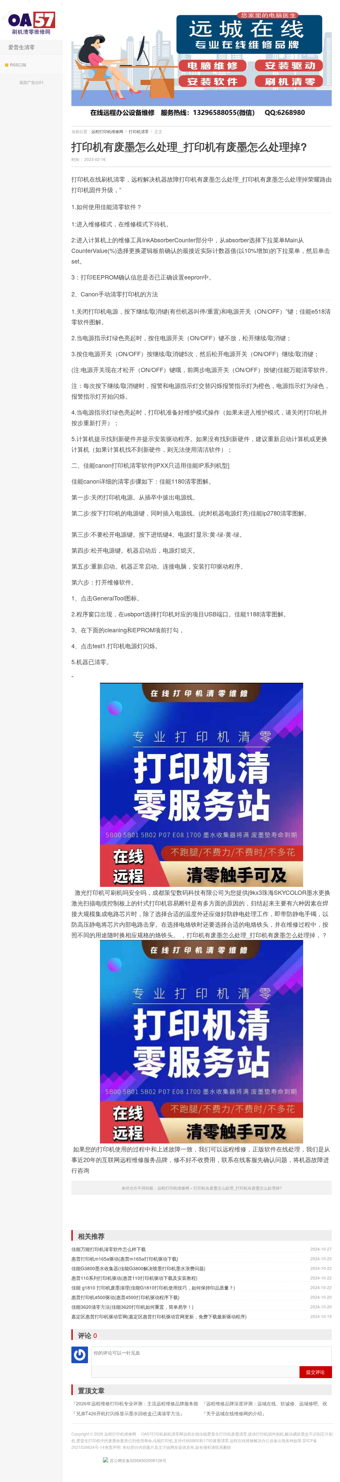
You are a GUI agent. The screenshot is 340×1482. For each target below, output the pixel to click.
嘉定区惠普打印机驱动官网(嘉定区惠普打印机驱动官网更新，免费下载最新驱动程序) (159, 1316)
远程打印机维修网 (31, 20)
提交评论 (315, 1371)
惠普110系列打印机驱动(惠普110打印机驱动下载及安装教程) (134, 1278)
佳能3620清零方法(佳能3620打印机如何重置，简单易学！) (132, 1306)
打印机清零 (139, 131)
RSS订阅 (18, 64)
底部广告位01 (31, 82)
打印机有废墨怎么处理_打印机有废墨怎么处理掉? (189, 146)
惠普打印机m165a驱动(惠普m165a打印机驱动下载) (124, 1258)
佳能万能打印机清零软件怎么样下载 (108, 1249)
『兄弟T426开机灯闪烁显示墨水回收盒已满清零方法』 (128, 1413)
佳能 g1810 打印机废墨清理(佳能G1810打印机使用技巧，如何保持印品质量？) (153, 1287)
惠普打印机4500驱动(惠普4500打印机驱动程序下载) (125, 1297)
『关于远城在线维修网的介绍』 (234, 1413)
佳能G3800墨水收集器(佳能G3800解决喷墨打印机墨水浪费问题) (138, 1268)
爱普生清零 (21, 47)
